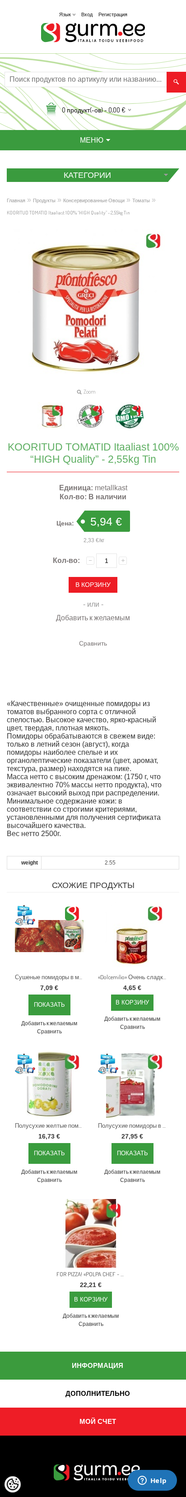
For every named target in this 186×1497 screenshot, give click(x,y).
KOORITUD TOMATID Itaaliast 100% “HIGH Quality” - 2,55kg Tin (68, 212)
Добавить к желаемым (93, 617)
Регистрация (112, 14)
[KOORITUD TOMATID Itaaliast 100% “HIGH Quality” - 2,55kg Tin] (51, 416)
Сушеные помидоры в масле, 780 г (51, 977)
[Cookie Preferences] (13, 1484)
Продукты (44, 200)
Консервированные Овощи (94, 200)
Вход (87, 14)
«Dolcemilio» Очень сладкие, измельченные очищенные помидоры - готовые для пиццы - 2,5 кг (134, 977)
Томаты (141, 200)
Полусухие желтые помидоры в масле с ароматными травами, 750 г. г (51, 1125)
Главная (16, 200)
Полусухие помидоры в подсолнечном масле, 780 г (134, 1125)
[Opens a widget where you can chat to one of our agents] (152, 1481)
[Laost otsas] (49, 936)
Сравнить (93, 643)
